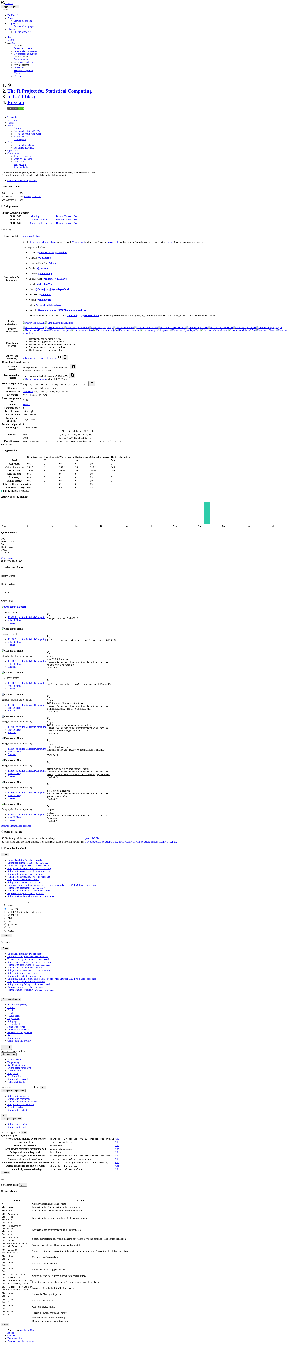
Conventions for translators (43, 242)
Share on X (19, 161)
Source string (13, 1015)
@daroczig (72, 315)
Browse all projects (23, 20)
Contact (11, 1335)
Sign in (10, 40)
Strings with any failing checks (22, 1101)
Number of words (16, 1026)
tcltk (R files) (21, 96)
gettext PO (107, 841)
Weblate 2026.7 (27, 1330)
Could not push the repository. (22, 180)
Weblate (9, 3)
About (17, 73)
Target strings (14, 1062)
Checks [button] (11, 29)
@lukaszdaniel (54, 305)
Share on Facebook (23, 159)
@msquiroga (79, 310)
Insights (11, 125)
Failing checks (21, 136)
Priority (11, 1010)
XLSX (173, 841)
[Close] (2, 1179)
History (17, 128)
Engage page (20, 164)
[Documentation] (2, 206)
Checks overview (22, 32)
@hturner (48, 278)
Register (11, 37)
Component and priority (19, 1040)
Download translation (24, 145)
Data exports (20, 139)
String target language (18, 1079)
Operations (12, 150)
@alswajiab (61, 252)
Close (23, 1185)
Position (11, 1007)
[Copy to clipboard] (65, 357)
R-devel (170, 242)
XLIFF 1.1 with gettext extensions (141, 841)
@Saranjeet (41, 289)
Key (9, 1035)
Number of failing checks (19, 1032)
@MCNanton (65, 310)
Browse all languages (24, 26)
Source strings (14, 1059)
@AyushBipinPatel (59, 289)
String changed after (17, 1124)
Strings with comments (18, 1099)
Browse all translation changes (16, 825)
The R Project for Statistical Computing (49, 91)
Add (43, 1087)
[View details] (49, 615)
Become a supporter (23, 70)
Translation (12, 117)
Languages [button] (12, 23)
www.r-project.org (32, 236)
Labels (10, 1013)
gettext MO (95, 841)
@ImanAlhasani (45, 252)
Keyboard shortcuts (23, 62)
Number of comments (18, 1029)
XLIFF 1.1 (164, 841)
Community (13, 153)
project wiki (113, 242)
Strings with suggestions (19, 1096)
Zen (76, 216)
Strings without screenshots (20, 1104)
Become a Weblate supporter (21, 1341)
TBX (115, 841)
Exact (36, 1087)
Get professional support (25, 53)
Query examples (9, 1135)
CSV (87, 841)
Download (28, 391)
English (50, 656)
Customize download (24, 147)
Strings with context (17, 1110)
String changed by (16, 1081)
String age (12, 1021)
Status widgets (21, 167)
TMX (121, 841)
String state (12, 1073)
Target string (13, 1018)
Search (10, 122)
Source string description (19, 1068)
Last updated (13, 1024)
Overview (12, 120)
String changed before (18, 1127)
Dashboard (12, 15)
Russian (15, 102)
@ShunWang (45, 273)
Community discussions (25, 51)
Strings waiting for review (43, 223)
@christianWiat (45, 284)
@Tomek (40, 305)
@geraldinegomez (47, 310)
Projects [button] (11, 18)
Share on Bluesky (22, 156)
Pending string (14, 1076)
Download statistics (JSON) (27, 134)
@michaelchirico (90, 315)
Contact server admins (24, 48)
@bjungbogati (43, 299)
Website (17, 76)
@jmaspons (43, 268)
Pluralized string (15, 1107)
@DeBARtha (44, 257)
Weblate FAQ (78, 242)
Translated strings (38, 219)
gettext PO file (92, 838)
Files (9, 142)
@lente (52, 263)
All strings (35, 216)
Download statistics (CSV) (27, 131)
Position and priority (17, 1004)
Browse (27, 196)
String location (14, 1038)
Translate (36, 196)
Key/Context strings (17, 1065)
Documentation (21, 59)
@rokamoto (45, 294)
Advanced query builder (13, 1051)
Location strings (15, 1070)
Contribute (19, 67)
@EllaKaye (61, 278)
